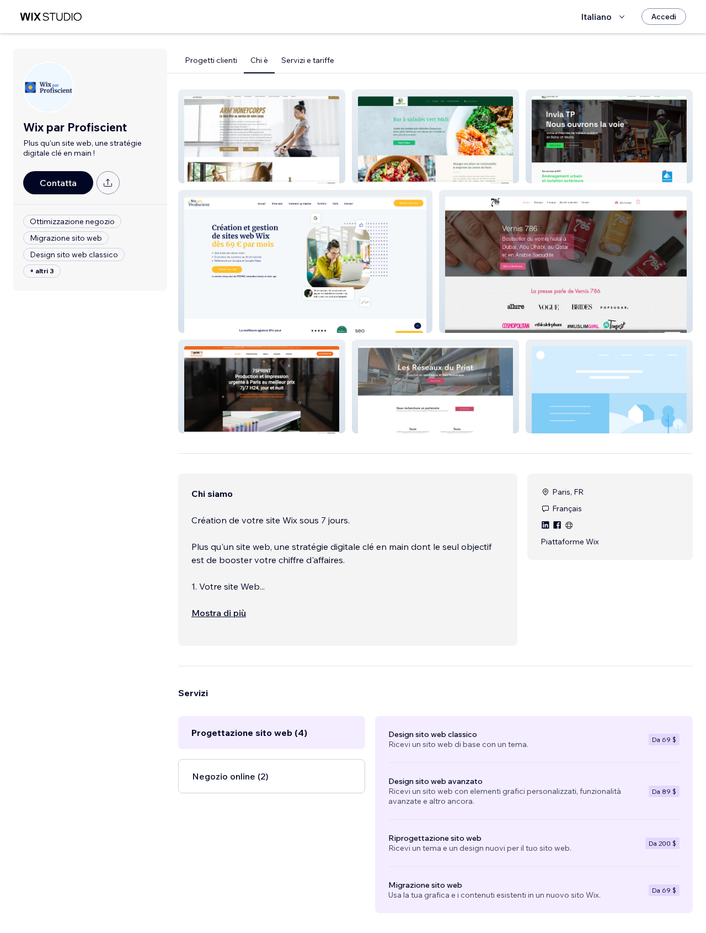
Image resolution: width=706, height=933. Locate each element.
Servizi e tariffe (307, 60)
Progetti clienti (211, 60)
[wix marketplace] (51, 16)
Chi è (259, 60)
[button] (261, 136)
